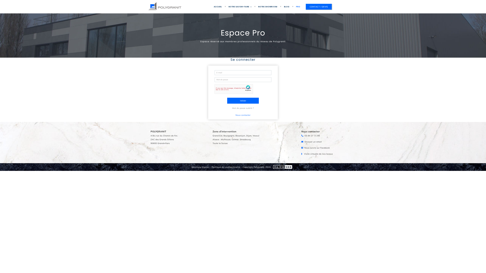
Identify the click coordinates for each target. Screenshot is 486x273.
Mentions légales (200, 167)
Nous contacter (243, 115)
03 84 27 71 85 (312, 135)
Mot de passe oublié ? (243, 108)
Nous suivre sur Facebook (317, 148)
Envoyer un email (313, 142)
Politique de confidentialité (226, 167)
